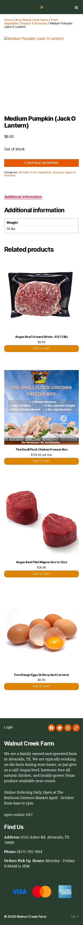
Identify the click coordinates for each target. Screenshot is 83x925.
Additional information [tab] (23, 197)
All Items (24, 172)
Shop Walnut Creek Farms (32, 20)
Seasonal (58, 172)
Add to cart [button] (41, 348)
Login (8, 727)
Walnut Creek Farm (31, 917)
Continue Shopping (41, 163)
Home (8, 20)
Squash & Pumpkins (34, 23)
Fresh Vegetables (40, 172)
